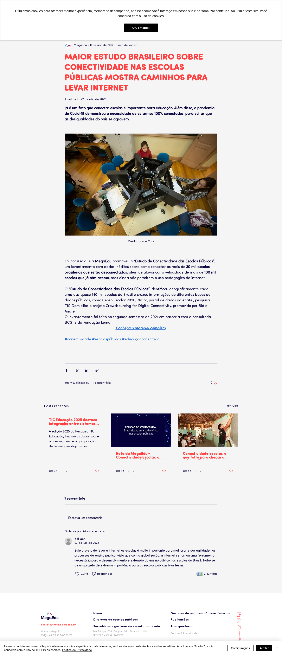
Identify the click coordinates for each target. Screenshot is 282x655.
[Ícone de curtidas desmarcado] (77, 573)
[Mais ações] (214, 45)
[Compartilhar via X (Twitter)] (77, 370)
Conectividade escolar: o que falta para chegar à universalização (204, 456)
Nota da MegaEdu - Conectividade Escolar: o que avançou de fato (137, 456)
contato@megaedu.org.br (58, 624)
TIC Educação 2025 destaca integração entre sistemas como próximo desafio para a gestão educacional (73, 422)
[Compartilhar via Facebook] (67, 370)
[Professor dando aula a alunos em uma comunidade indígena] (208, 430)
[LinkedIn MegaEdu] (239, 627)
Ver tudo (232, 405)
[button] (127, 620)
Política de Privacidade (77, 650)
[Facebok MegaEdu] (239, 614)
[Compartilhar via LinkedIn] (87, 370)
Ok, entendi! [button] (141, 27)
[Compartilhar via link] (97, 370)
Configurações (240, 648)
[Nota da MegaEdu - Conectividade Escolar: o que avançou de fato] (141, 430)
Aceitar (264, 648)
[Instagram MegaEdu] (239, 620)
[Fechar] (277, 648)
